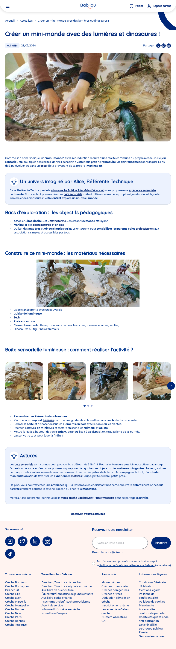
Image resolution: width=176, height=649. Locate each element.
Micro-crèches (111, 582)
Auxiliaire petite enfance (56, 597)
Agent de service (52, 605)
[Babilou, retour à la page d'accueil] (88, 6)
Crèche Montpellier (17, 605)
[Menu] (7, 6)
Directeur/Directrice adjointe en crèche (66, 586)
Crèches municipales (115, 586)
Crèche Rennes (15, 620)
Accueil (10, 20)
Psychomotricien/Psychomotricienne (65, 601)
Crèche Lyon (13, 597)
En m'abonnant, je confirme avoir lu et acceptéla (134, 563)
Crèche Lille (12, 594)
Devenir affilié (148, 624)
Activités (12, 45)
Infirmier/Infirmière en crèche (60, 609)
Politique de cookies (152, 601)
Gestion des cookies (151, 636)
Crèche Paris (13, 617)
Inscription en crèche (115, 605)
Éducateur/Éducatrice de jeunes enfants (67, 594)
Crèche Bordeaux (16, 582)
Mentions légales (149, 590)
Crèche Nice (13, 613)
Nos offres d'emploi (54, 613)
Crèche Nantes (14, 609)
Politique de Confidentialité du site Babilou (127, 565)
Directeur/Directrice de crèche (60, 582)
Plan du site (146, 605)
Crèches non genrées (115, 590)
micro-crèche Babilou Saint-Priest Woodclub (77, 190)
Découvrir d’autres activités (88, 513)
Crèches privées (112, 594)
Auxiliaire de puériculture (57, 590)
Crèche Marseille (15, 601)
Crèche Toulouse (16, 624)
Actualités (26, 20)
